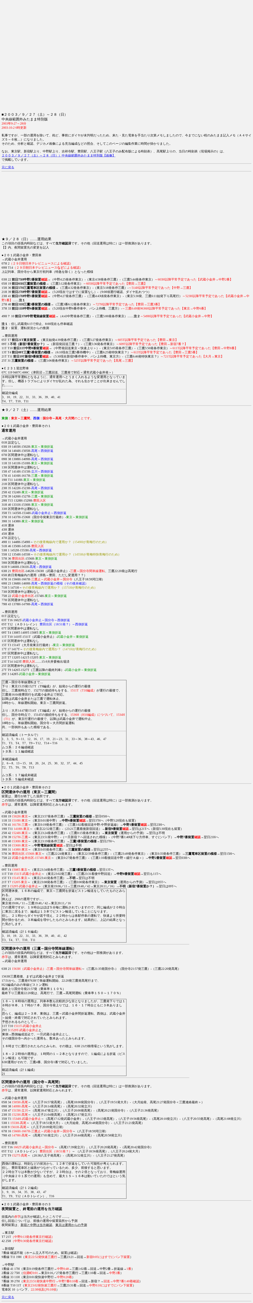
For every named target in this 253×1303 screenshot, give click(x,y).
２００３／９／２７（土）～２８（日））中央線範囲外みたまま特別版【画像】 (58, 155)
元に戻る (8, 167)
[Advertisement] (120, 29)
